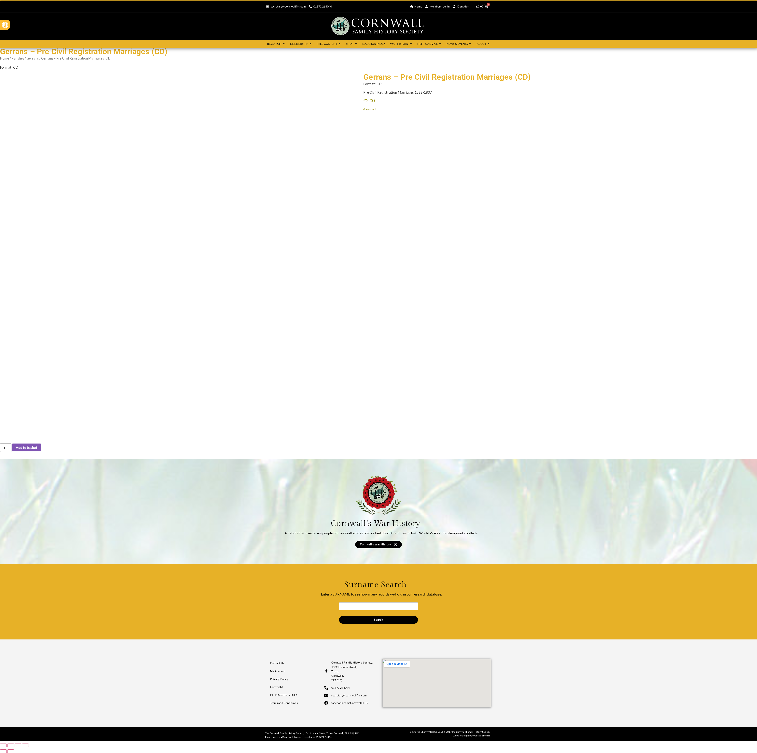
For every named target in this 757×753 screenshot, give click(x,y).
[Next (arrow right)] (10, 751)
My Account (277, 671)
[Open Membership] (310, 44)
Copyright (276, 687)
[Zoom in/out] (3, 745)
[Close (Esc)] (25, 745)
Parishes (17, 58)
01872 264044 (324, 736)
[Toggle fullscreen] (10, 745)
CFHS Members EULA (283, 695)
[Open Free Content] (339, 44)
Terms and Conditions (284, 703)
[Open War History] (410, 44)
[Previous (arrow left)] (3, 751)
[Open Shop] (355, 44)
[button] (5, 25)
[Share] (18, 745)
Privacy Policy (279, 679)
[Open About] (488, 44)
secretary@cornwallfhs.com (287, 736)
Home (4, 58)
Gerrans (33, 58)
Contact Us (277, 663)
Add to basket (26, 447)
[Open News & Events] (470, 44)
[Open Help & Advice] (440, 44)
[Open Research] (283, 44)
